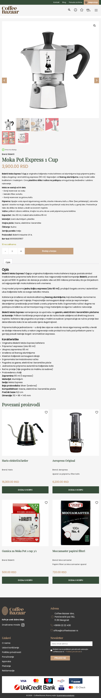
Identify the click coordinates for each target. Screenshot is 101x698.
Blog (64, 2)
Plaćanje (6, 666)
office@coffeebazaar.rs (66, 630)
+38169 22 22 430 (62, 625)
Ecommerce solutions (65, 695)
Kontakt (56, 2)
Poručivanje (8, 656)
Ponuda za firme (75, 2)
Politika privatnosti (11, 652)
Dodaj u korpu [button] (25, 490)
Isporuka (6, 661)
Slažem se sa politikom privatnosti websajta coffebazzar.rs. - (70, 650)
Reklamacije (8, 670)
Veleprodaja (93, 2)
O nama (6, 643)
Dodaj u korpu (49, 251)
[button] (94, 25)
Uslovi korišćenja (10, 647)
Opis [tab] (8, 262)
